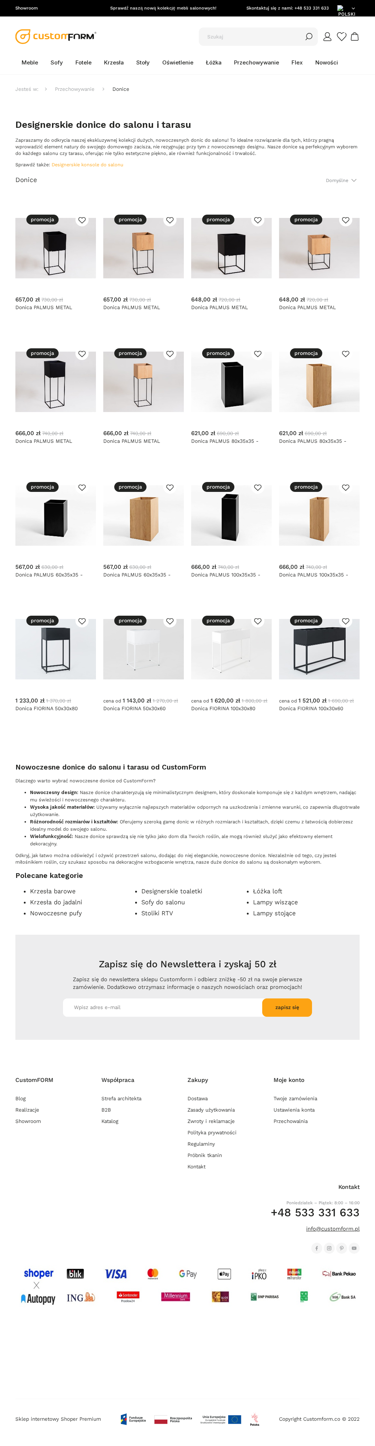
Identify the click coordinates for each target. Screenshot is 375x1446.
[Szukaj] (309, 36)
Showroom (26, 8)
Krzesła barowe (52, 891)
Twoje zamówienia (295, 1098)
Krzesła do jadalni (56, 902)
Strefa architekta (121, 1098)
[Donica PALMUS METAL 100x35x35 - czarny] (55, 382)
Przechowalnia (291, 1121)
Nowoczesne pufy (56, 913)
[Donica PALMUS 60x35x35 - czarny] (55, 515)
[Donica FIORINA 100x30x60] (319, 649)
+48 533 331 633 (311, 8)
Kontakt (196, 1167)
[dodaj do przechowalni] (82, 219)
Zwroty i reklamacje (211, 1121)
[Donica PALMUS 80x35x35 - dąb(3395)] (319, 382)
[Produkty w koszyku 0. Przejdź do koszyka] (356, 36)
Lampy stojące (274, 913)
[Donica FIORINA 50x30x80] (55, 649)
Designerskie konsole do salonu (87, 164)
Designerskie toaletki (171, 891)
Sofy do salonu (163, 902)
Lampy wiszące (275, 902)
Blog (20, 1098)
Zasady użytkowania (211, 1110)
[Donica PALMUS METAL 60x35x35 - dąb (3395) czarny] (319, 248)
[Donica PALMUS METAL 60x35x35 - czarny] (231, 248)
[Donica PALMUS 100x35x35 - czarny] (231, 515)
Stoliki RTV (157, 913)
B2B (106, 1110)
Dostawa (198, 1098)
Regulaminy (201, 1144)
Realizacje (27, 1110)
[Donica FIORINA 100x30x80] (231, 649)
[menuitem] (29, 62)
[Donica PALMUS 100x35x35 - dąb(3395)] (319, 515)
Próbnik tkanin (205, 1155)
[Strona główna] (55, 36)
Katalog (109, 1121)
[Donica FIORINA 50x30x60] (143, 649)
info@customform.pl (333, 1229)
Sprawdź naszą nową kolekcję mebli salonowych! (163, 8)
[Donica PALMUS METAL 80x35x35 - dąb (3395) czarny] (143, 248)
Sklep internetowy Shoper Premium (58, 1419)
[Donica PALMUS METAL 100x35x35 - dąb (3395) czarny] (143, 382)
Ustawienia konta (294, 1110)
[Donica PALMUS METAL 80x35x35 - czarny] (55, 248)
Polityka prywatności (212, 1133)
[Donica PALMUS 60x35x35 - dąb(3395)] (143, 515)
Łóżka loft (267, 891)
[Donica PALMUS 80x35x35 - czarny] (231, 382)
